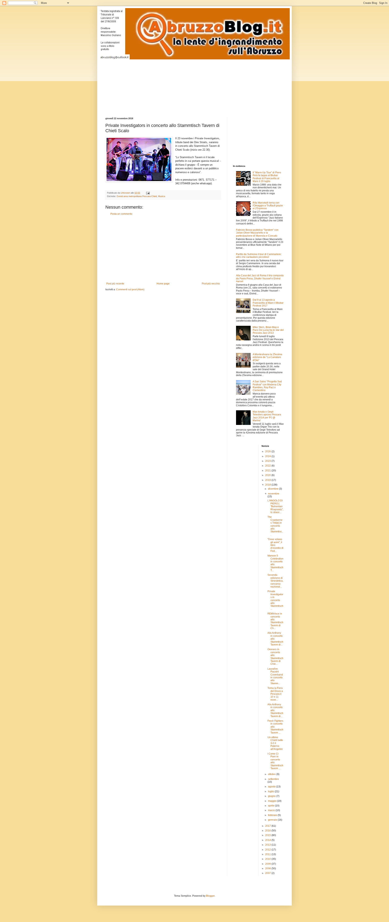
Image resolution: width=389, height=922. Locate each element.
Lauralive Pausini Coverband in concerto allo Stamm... (275, 676)
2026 (268, 451)
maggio (272, 801)
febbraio (273, 815)
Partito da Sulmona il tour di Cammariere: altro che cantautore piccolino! (258, 255)
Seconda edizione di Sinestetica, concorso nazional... (275, 581)
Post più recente (115, 283)
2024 (268, 456)
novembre (273, 493)
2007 (268, 873)
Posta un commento (121, 213)
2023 (268, 461)
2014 (268, 840)
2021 (268, 470)
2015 (268, 835)
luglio (271, 791)
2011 (268, 854)
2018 (268, 484)
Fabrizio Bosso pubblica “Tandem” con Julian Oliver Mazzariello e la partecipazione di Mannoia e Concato (257, 232)
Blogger (210, 895)
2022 (268, 465)
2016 (268, 830)
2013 (268, 844)
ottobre (272, 774)
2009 (268, 863)
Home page (163, 283)
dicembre (273, 488)
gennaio (273, 819)
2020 (268, 475)
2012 (268, 849)
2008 (268, 868)
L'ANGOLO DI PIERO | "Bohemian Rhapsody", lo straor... (275, 506)
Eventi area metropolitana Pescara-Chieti (137, 196)
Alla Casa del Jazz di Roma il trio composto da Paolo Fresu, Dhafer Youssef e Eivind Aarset (260, 278)
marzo (272, 810)
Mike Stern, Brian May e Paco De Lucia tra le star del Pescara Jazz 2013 (268, 330)
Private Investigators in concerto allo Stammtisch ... (275, 600)
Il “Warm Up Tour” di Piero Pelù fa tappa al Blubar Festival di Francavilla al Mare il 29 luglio (267, 177)
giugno (272, 796)
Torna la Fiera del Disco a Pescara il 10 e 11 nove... (275, 694)
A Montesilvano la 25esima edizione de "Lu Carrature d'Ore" (267, 357)
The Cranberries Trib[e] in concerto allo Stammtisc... (275, 526)
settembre (273, 779)
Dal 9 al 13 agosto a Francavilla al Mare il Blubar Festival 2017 (268, 302)
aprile (271, 805)
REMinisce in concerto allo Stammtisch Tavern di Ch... (275, 621)
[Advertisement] (203, 84)
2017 (268, 825)
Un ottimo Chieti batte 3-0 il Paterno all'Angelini (275, 743)
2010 (268, 859)
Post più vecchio (211, 283)
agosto (272, 786)
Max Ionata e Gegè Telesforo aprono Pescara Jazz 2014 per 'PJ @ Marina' (267, 416)
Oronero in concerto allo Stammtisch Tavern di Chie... (275, 656)
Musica (161, 196)
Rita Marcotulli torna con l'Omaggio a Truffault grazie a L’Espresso (268, 205)
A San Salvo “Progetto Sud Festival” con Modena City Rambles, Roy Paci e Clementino (267, 386)
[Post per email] (147, 193)
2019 (268, 480)
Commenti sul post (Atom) (130, 289)
